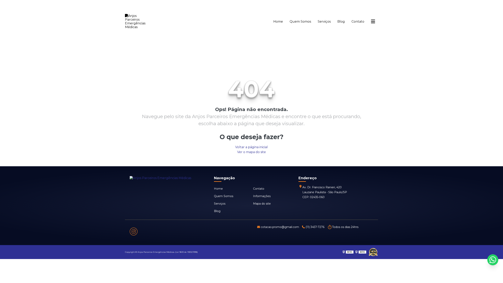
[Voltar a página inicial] (138, 21)
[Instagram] (134, 231)
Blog (341, 21)
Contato (358, 21)
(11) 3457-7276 (315, 227)
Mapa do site (262, 203)
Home (278, 21)
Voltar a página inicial (251, 147)
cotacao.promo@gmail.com (280, 227)
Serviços (324, 21)
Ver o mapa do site (251, 152)
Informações (262, 196)
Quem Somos (300, 21)
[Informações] (373, 21)
